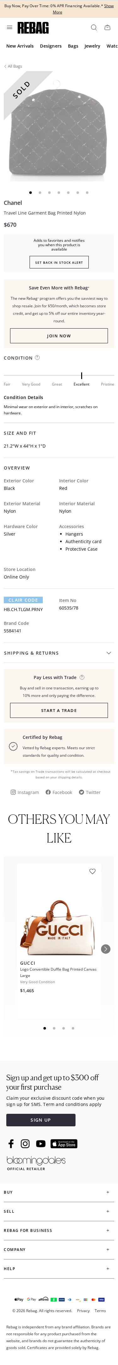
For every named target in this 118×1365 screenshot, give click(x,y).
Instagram (28, 792)
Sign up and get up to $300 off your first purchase (52, 1082)
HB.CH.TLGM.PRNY (23, 609)
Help (9, 1268)
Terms (100, 1310)
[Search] (93, 27)
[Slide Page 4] (73, 1028)
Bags (73, 46)
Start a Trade (59, 710)
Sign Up (41, 1120)
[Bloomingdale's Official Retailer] (36, 1162)
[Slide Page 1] (45, 1028)
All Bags (15, 66)
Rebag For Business (28, 1230)
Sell (9, 1211)
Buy (8, 1192)
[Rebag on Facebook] (11, 1143)
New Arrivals (20, 46)
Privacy (83, 1310)
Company (15, 1249)
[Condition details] (37, 357)
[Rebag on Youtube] (41, 1143)
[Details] (82, 677)
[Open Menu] (9, 27)
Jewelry (92, 46)
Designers (51, 46)
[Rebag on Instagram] (25, 1143)
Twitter (93, 792)
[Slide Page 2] (54, 1028)
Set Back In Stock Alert (59, 262)
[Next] (105, 949)
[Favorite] (92, 871)
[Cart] (107, 27)
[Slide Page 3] (64, 1028)
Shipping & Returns (31, 653)
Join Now (59, 336)
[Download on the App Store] (63, 1144)
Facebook (62, 792)
